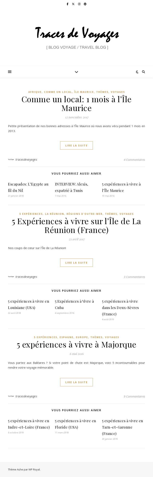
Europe (82, 337)
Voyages (118, 92)
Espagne (67, 337)
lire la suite (76, 145)
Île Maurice (84, 92)
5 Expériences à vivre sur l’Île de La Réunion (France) (76, 225)
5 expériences (31, 214)
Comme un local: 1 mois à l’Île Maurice (77, 103)
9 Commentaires (134, 396)
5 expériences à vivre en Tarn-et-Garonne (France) (122, 427)
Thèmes (102, 92)
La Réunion (54, 214)
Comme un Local (58, 92)
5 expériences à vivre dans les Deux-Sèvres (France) (120, 307)
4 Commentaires (134, 160)
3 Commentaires (134, 277)
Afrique (35, 92)
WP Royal (34, 469)
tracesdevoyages (26, 159)
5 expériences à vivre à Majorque (76, 344)
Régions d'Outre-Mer (85, 214)
